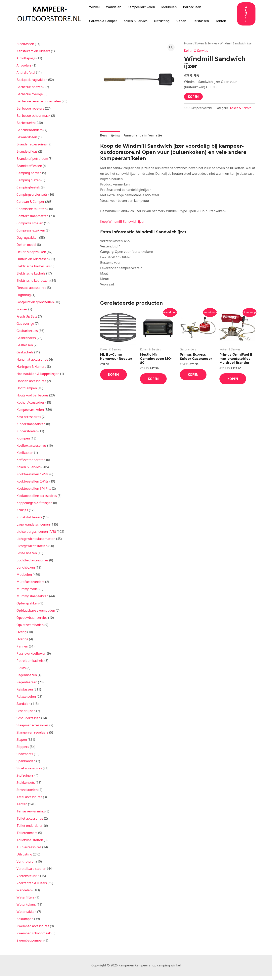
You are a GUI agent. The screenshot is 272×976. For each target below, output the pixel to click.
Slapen (181, 21)
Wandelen (113, 7)
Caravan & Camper (103, 21)
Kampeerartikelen (141, 7)
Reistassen (201, 21)
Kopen (193, 96)
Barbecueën (192, 7)
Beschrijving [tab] (110, 135)
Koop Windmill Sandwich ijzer (122, 221)
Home (188, 43)
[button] (246, 14)
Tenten (220, 21)
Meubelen (169, 7)
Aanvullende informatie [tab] (143, 135)
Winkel (94, 7)
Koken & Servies (135, 21)
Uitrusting (161, 21)
